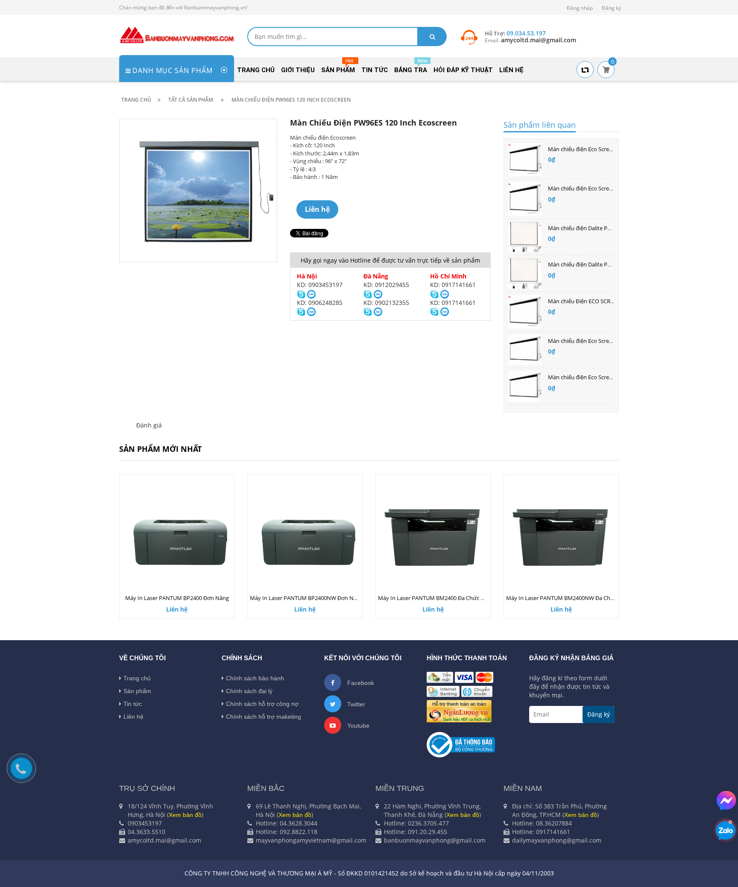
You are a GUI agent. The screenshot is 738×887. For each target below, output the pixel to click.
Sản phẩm (137, 691)
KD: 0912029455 (386, 285)
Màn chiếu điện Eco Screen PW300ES (594, 149)
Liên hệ (133, 716)
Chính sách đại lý (249, 691)
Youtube (357, 725)
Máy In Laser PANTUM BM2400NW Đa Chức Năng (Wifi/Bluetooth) (590, 598)
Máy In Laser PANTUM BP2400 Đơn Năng (177, 598)
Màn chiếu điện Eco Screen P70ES (590, 341)
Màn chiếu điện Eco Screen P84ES (590, 377)
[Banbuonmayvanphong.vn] (176, 34)
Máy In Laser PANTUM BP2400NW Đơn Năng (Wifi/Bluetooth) (327, 598)
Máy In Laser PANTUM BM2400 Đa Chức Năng (436, 598)
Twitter (355, 704)
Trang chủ (137, 678)
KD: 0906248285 (320, 303)
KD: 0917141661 (453, 285)
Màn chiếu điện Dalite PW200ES (587, 228)
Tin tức (132, 703)
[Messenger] (726, 800)
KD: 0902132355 (386, 303)
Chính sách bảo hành (255, 678)
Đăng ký (611, 8)
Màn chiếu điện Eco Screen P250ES (591, 188)
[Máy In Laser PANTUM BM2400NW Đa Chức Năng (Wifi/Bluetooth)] (561, 537)
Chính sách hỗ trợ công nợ (262, 703)
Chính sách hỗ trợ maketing (263, 716)
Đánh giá (149, 425)
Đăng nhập (580, 8)
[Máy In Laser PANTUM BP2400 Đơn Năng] (177, 537)
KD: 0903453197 (320, 285)
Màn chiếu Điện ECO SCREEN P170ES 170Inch (605, 301)
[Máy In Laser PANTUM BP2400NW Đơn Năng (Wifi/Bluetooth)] (305, 537)
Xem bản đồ (185, 814)
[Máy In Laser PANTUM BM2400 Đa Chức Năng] (433, 537)
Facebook (360, 682)
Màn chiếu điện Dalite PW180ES (587, 264)
